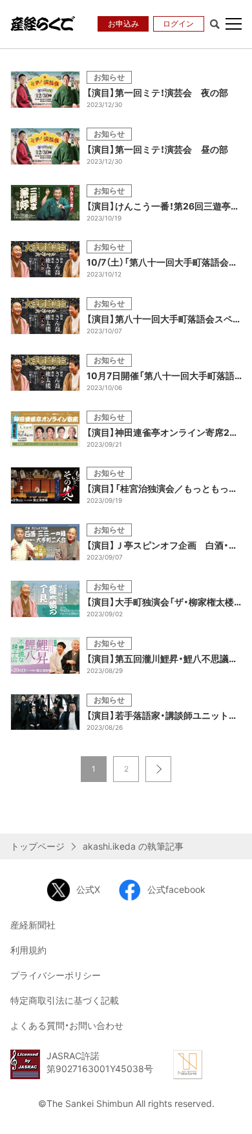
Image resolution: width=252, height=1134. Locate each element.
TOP (233, 1113)
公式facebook (176, 889)
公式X (88, 889)
